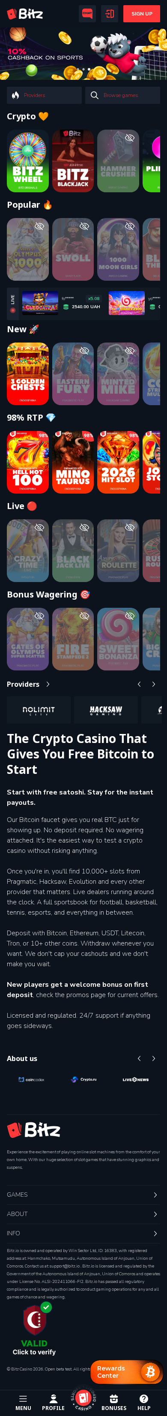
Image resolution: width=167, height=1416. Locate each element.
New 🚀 (23, 329)
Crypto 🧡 (28, 116)
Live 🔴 (22, 506)
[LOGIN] (109, 13)
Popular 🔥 (30, 204)
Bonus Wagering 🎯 (48, 594)
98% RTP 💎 (31, 417)
